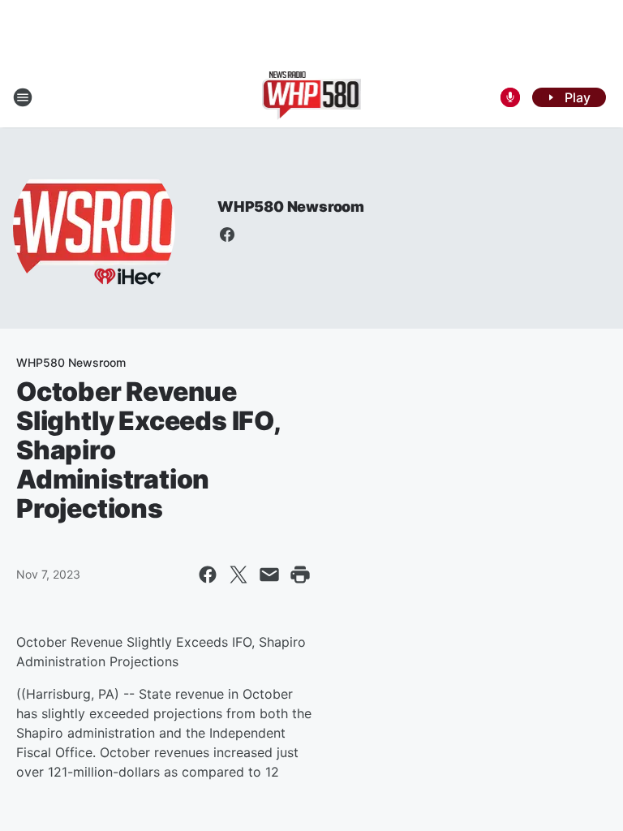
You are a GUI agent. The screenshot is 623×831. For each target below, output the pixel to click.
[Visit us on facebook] (227, 234)
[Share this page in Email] (269, 574)
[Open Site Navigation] (22, 97)
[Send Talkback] (510, 97)
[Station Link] (312, 97)
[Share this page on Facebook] (207, 574)
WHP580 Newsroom (290, 206)
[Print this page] (300, 574)
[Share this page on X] (238, 574)
